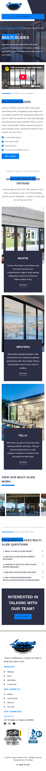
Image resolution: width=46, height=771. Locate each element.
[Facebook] (5, 724)
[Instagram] (9, 724)
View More (23, 285)
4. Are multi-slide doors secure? (19, 572)
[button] (23, 551)
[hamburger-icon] (40, 6)
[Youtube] (14, 724)
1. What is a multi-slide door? (17, 551)
